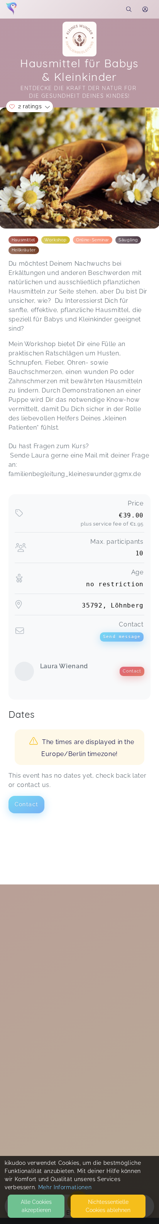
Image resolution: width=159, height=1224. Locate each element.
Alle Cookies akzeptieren (36, 1206)
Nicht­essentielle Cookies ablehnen (108, 1206)
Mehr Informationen (65, 1187)
